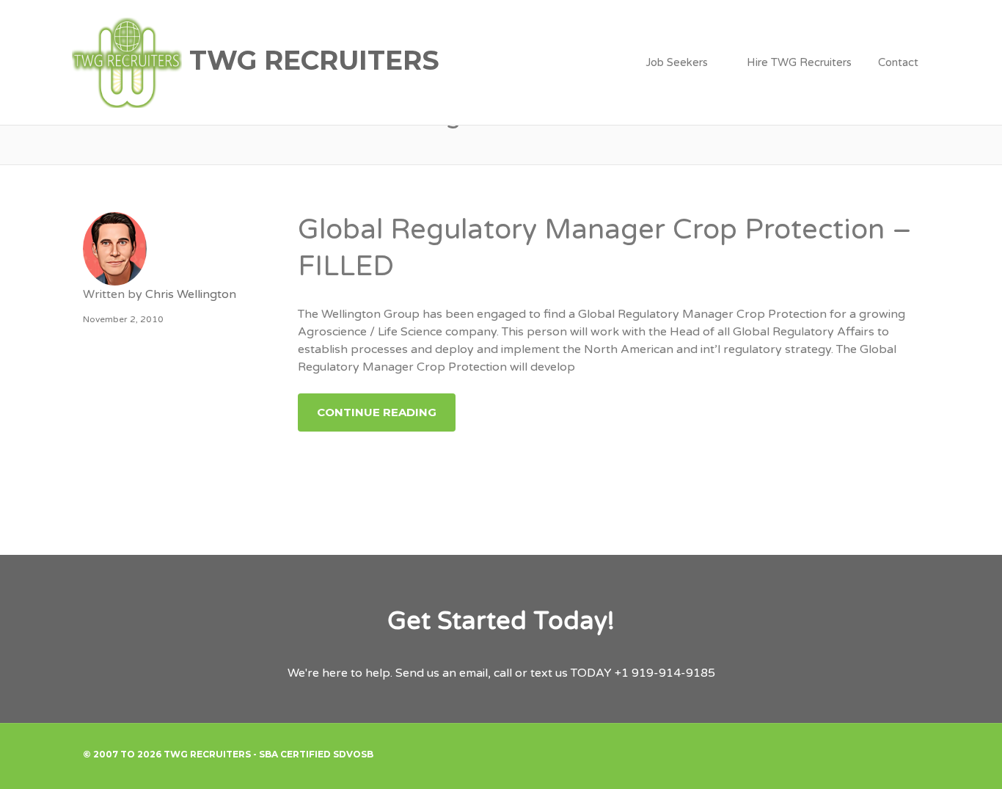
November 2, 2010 (123, 319)
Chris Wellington (190, 294)
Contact (898, 62)
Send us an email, (443, 673)
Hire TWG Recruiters (799, 62)
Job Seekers (677, 62)
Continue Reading (376, 412)
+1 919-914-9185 (665, 673)
